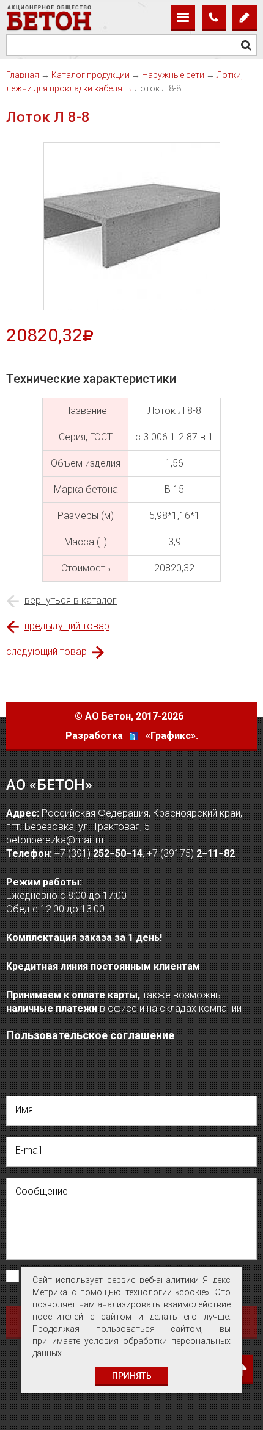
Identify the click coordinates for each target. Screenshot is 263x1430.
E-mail (28, 1150)
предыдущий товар (66, 626)
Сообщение (41, 1191)
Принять (132, 1376)
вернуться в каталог (70, 600)
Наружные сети (173, 75)
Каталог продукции (90, 75)
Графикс (170, 736)
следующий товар (46, 651)
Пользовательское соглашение (90, 1035)
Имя (24, 1109)
